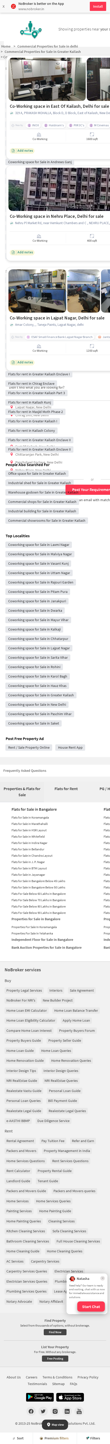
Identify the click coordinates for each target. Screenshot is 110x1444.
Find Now (55, 1332)
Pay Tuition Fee (52, 1141)
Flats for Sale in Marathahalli (30, 824)
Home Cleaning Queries (64, 1251)
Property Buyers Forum (77, 1030)
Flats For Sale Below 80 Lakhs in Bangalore (39, 906)
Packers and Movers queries (74, 1191)
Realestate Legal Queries (67, 1111)
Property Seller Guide (64, 1040)
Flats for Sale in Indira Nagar (29, 843)
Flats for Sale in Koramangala (30, 817)
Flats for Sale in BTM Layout (29, 868)
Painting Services (19, 1211)
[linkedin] (67, 1411)
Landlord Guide (18, 1181)
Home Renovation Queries (71, 1060)
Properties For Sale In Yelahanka (32, 933)
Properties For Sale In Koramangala (34, 927)
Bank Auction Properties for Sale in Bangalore (47, 947)
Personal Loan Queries (23, 1100)
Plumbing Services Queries (26, 1291)
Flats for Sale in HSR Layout (29, 830)
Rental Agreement (20, 1141)
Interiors (55, 990)
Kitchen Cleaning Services (25, 1231)
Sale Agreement (82, 990)
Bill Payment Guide (62, 1100)
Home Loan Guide (20, 1050)
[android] (40, 1397)
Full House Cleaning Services (78, 1241)
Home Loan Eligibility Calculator (30, 1020)
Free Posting (55, 1358)
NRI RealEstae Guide (21, 1080)
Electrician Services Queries (26, 1281)
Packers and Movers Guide (26, 1191)
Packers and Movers (21, 1150)
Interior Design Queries (60, 1070)
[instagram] (55, 1411)
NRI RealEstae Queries (61, 1080)
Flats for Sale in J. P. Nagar (28, 862)
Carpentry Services (45, 1261)
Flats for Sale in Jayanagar (28, 875)
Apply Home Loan (76, 1020)
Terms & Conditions (57, 1377)
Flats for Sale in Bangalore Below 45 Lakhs (38, 881)
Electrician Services (68, 1271)
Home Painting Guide (55, 1211)
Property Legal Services (24, 990)
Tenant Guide (48, 1181)
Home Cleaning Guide (22, 1251)
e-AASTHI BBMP (18, 1120)
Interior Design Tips (21, 1070)
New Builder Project (58, 1000)
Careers (31, 1377)
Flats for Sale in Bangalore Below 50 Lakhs (38, 887)
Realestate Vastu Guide (23, 1090)
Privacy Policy (88, 1377)
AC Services (15, 1261)
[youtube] (79, 1411)
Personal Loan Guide (65, 1090)
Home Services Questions (25, 1161)
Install (98, 6)
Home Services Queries (53, 1201)
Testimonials (37, 1383)
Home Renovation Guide (25, 1060)
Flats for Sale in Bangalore (34, 809)
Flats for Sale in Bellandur (28, 849)
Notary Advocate (19, 1301)
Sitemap (58, 1383)
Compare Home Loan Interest (29, 1030)
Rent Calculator (18, 1171)
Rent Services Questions (70, 1161)
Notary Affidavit (51, 1301)
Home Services (17, 1201)
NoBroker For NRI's (20, 1000)
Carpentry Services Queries (26, 1271)
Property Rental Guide (55, 1171)
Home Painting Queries (23, 1221)
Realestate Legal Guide (23, 1111)
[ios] (70, 1397)
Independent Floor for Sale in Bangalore (42, 939)
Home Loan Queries (56, 1050)
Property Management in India (67, 1150)
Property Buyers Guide (23, 1040)
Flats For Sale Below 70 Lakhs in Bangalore (39, 900)
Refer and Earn (83, 1141)
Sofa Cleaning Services (69, 1231)
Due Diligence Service (53, 1120)
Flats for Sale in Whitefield (28, 836)
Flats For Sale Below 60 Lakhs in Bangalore (39, 894)
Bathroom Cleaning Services (27, 1241)
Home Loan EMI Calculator (26, 1010)
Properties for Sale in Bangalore (36, 919)
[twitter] (43, 1411)
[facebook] (31, 1411)
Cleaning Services (61, 1221)
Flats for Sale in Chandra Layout (32, 855)
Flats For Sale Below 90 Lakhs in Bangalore (39, 913)
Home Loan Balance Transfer (76, 1010)
